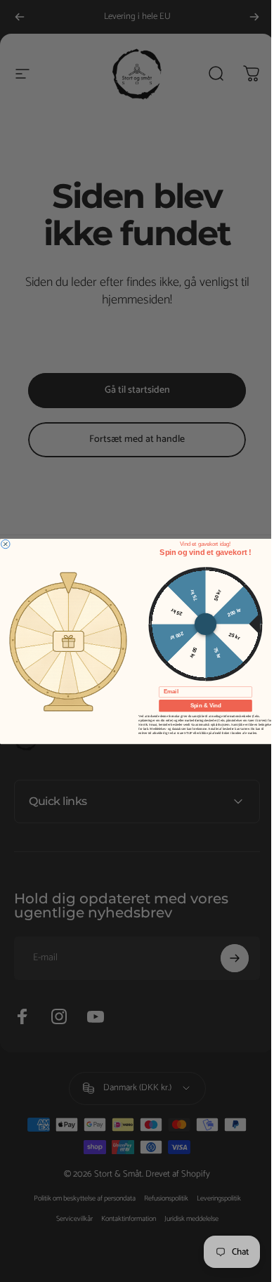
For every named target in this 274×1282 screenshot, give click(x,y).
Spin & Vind (200, 705)
